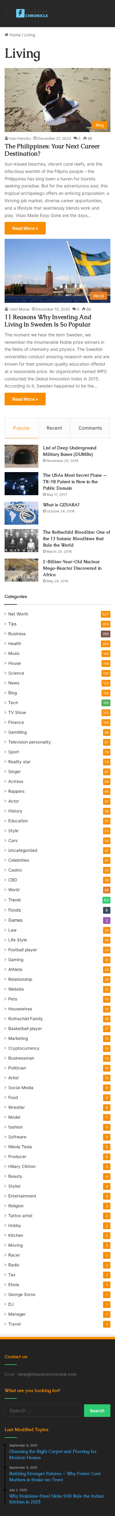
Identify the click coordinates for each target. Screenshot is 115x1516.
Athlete (15, 969)
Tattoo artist (20, 1215)
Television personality (29, 742)
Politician (17, 1067)
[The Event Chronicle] (32, 13)
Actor (13, 801)
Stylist (14, 1186)
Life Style (17, 939)
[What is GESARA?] (21, 513)
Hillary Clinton (22, 1166)
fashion (15, 1127)
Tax (11, 1274)
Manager (17, 1314)
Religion (16, 1205)
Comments (90, 428)
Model (14, 1117)
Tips (12, 623)
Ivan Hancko (20, 138)
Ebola (13, 1284)
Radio (13, 1264)
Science (16, 673)
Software (17, 1136)
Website (16, 989)
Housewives (20, 1008)
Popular (21, 428)
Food (13, 1097)
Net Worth (18, 614)
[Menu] (8, 16)
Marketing (18, 1038)
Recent (54, 428)
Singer (14, 771)
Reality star (19, 761)
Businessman (21, 1058)
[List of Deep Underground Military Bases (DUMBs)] (21, 456)
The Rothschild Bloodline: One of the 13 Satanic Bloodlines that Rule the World (76, 538)
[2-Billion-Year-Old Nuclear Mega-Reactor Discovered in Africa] (21, 570)
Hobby (14, 1225)
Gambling (17, 732)
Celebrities (18, 860)
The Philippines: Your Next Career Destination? (52, 150)
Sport (13, 751)
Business (17, 633)
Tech (13, 702)
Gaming (15, 959)
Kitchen (15, 1235)
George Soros (21, 1294)
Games (15, 920)
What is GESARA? (61, 504)
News (13, 682)
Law (12, 930)
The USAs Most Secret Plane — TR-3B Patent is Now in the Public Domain (75, 481)
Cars (12, 840)
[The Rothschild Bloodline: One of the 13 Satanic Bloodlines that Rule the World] (21, 540)
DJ (10, 1304)
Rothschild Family (25, 1018)
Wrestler (16, 1107)
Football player (22, 949)
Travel (14, 899)
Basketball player (25, 1028)
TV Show (17, 712)
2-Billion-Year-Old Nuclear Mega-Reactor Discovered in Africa (72, 568)
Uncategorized (22, 850)
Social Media (20, 1087)
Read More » (25, 228)
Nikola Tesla (20, 1146)
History (15, 810)
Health (14, 643)
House (14, 663)
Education (18, 820)
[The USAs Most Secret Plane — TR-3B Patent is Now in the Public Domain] (21, 483)
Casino (15, 870)
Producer (17, 1156)
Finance (16, 722)
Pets (12, 999)
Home (14, 34)
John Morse (19, 309)
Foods (14, 909)
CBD (12, 879)
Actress (15, 781)
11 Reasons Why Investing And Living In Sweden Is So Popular (48, 320)
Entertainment (22, 1195)
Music (14, 653)
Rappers (16, 791)
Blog (12, 692)
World (13, 889)
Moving (15, 1245)
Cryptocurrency (24, 1048)
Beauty (15, 1176)
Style (13, 830)
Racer (14, 1255)
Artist (13, 1077)
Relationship (20, 979)
